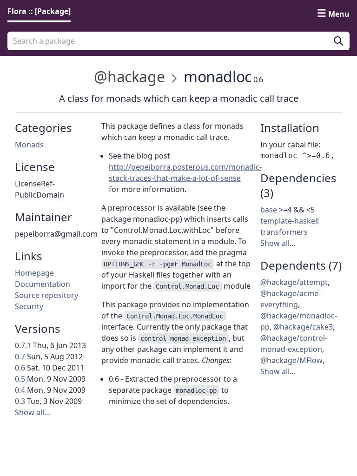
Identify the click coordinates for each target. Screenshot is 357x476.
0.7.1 (23, 345)
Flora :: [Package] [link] (39, 11)
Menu (339, 14)
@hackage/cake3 (303, 327)
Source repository (46, 295)
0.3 (20, 401)
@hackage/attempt (294, 282)
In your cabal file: (290, 144)
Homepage (34, 273)
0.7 (20, 356)
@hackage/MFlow (291, 360)
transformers (284, 232)
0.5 (20, 379)
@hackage (129, 76)
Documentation (42, 284)
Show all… (32, 412)
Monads (29, 144)
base (268, 210)
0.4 (20, 390)
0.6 (20, 368)
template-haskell (289, 221)
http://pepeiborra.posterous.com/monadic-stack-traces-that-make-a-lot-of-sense (185, 172)
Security (29, 306)
